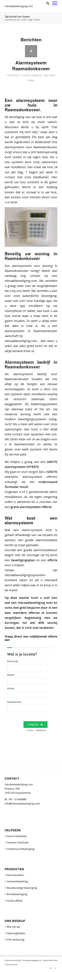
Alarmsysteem (15, 875)
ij (19, 926)
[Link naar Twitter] (50, 968)
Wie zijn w (13, 926)
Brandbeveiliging (17, 894)
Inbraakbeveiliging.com (19, 6)
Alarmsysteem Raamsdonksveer (31, 65)
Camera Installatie (18, 842)
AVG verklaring (15, 939)
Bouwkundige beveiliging (22, 888)
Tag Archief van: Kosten (17, 16)
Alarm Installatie (17, 836)
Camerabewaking (17, 881)
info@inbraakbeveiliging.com (22, 803)
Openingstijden (16, 933)
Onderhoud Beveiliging (20, 849)
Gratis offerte (14, 900)
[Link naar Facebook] (55, 968)
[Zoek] (46, 3)
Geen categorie (32, 75)
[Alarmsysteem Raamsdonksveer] (31, 51)
